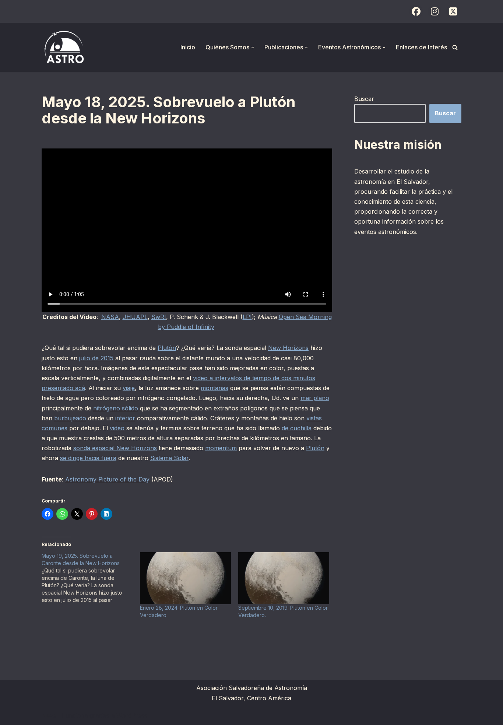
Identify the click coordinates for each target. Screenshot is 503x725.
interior (125, 418)
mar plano (314, 398)
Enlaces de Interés (421, 47)
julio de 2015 (96, 358)
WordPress (131, 715)
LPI (247, 317)
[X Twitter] (453, 11)
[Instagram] (434, 11)
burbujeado (70, 418)
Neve (49, 715)
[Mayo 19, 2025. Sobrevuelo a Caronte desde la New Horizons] (91, 578)
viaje (129, 388)
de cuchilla (297, 428)
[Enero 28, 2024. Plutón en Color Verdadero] (185, 578)
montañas (214, 388)
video (117, 428)
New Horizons (288, 347)
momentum (221, 448)
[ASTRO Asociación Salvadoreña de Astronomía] (64, 47)
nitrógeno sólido (115, 408)
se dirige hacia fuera (88, 458)
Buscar (364, 98)
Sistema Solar (169, 458)
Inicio (187, 47)
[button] (252, 47)
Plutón (167, 347)
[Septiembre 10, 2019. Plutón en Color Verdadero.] (283, 578)
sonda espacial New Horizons (115, 448)
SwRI (158, 317)
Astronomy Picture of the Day (107, 479)
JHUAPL (135, 317)
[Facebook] (416, 11)
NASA (110, 317)
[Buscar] (455, 47)
